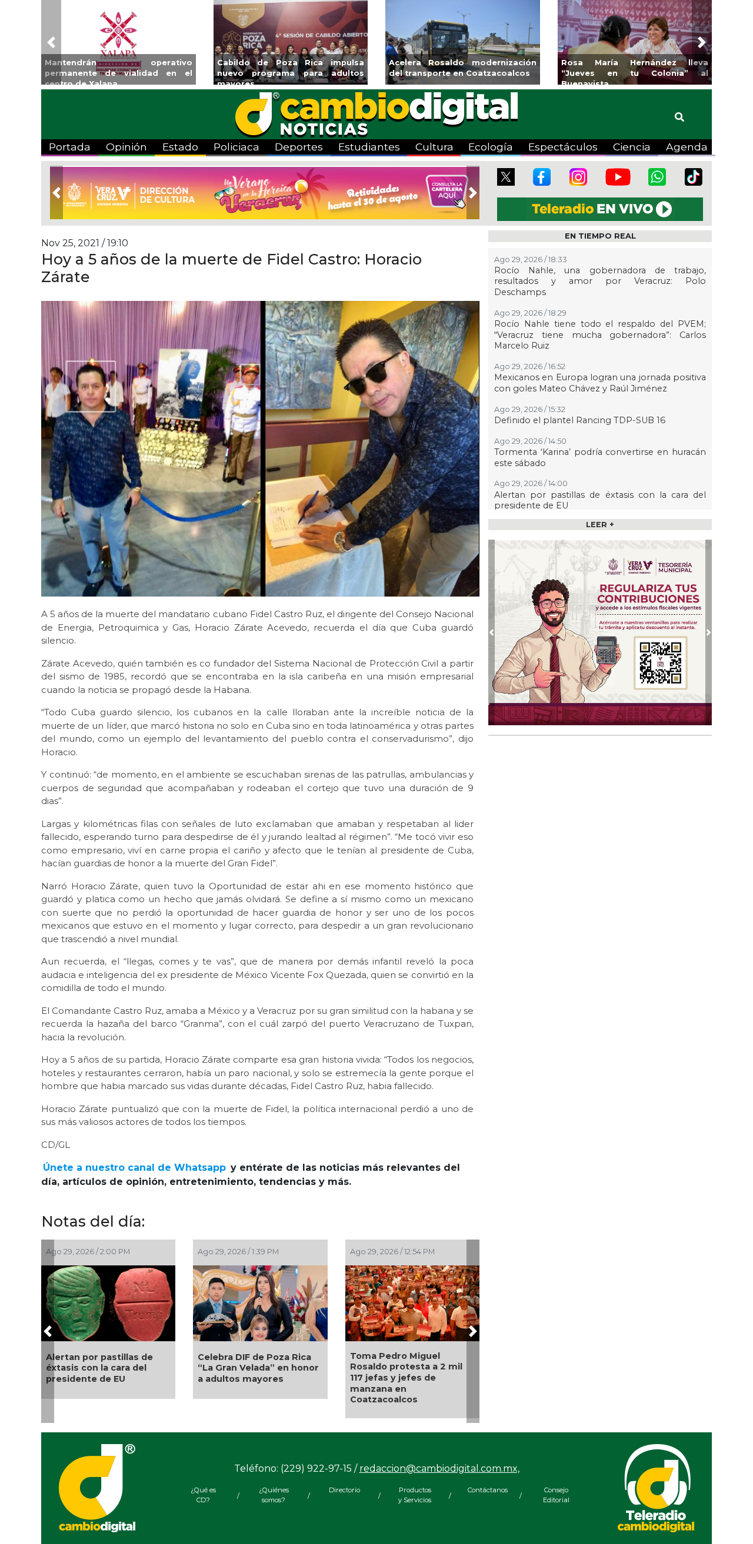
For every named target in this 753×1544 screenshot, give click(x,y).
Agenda (687, 146)
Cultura (434, 146)
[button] (51, 42)
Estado (180, 146)
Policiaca (236, 146)
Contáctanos (485, 1490)
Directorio (344, 1490)
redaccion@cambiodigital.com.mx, (439, 1468)
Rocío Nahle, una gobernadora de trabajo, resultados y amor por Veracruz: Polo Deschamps (600, 281)
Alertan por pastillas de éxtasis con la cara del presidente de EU (99, 1368)
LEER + (600, 524)
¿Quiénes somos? (274, 1495)
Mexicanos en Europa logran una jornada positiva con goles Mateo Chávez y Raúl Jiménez (600, 383)
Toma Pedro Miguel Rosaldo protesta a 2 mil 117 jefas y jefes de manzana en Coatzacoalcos (406, 1378)
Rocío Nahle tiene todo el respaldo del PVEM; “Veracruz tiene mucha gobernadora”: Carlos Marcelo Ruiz (600, 335)
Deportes (299, 146)
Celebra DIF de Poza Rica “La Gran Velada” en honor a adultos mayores (258, 1368)
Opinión (126, 146)
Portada (70, 146)
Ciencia (632, 146)
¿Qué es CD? (203, 1495)
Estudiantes (369, 146)
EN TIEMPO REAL (600, 236)
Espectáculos (563, 146)
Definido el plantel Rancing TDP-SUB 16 (579, 420)
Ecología (490, 146)
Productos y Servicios (414, 1495)
